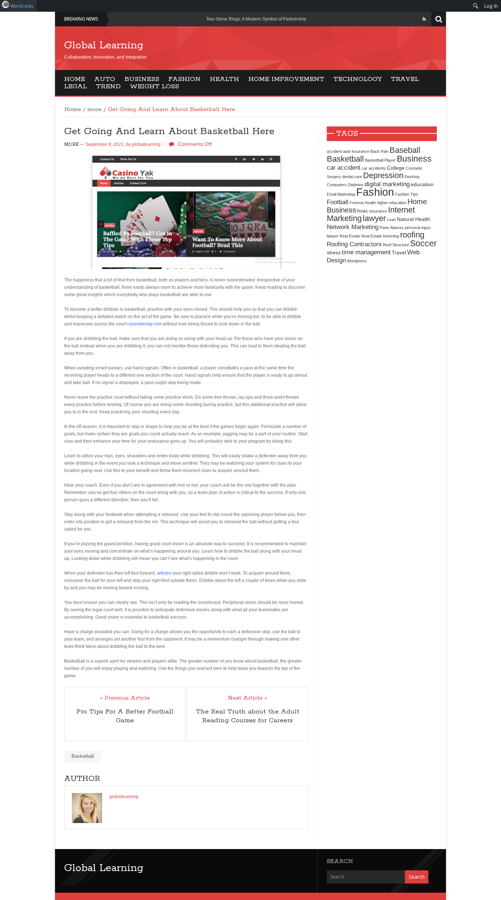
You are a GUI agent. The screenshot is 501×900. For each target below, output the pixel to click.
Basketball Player (380, 160)
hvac (362, 211)
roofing (412, 234)
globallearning (146, 144)
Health (224, 79)
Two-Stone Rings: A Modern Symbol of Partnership (256, 19)
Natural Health (413, 219)
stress (334, 252)
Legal (75, 86)
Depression (383, 175)
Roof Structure (396, 245)
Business (141, 79)
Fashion (184, 79)
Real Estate (350, 236)
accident (334, 151)
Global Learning (103, 45)
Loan (391, 219)
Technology (357, 79)
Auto (104, 79)
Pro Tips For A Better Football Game (124, 716)
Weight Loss (154, 86)
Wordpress (357, 261)
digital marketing (387, 184)
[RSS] (424, 19)
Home (74, 79)
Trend (108, 86)
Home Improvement (286, 79)
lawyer (374, 218)
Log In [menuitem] (491, 6)
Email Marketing (341, 194)
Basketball (83, 756)
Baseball (405, 150)
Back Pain (379, 151)
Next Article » (247, 698)
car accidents (374, 168)
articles (164, 573)
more (94, 109)
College (396, 168)
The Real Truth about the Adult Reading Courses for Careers (247, 716)
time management (366, 252)
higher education (391, 202)
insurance (378, 211)
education (422, 184)
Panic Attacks (392, 227)
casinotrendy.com (144, 324)
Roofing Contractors (354, 244)
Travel (405, 79)
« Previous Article (125, 698)
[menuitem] (476, 6)
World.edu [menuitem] (21, 6)
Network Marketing (353, 226)
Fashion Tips (406, 194)
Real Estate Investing (380, 236)
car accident (344, 167)
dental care (352, 176)
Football (337, 202)
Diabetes (355, 184)
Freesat (356, 202)
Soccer (423, 243)
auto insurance (356, 151)
